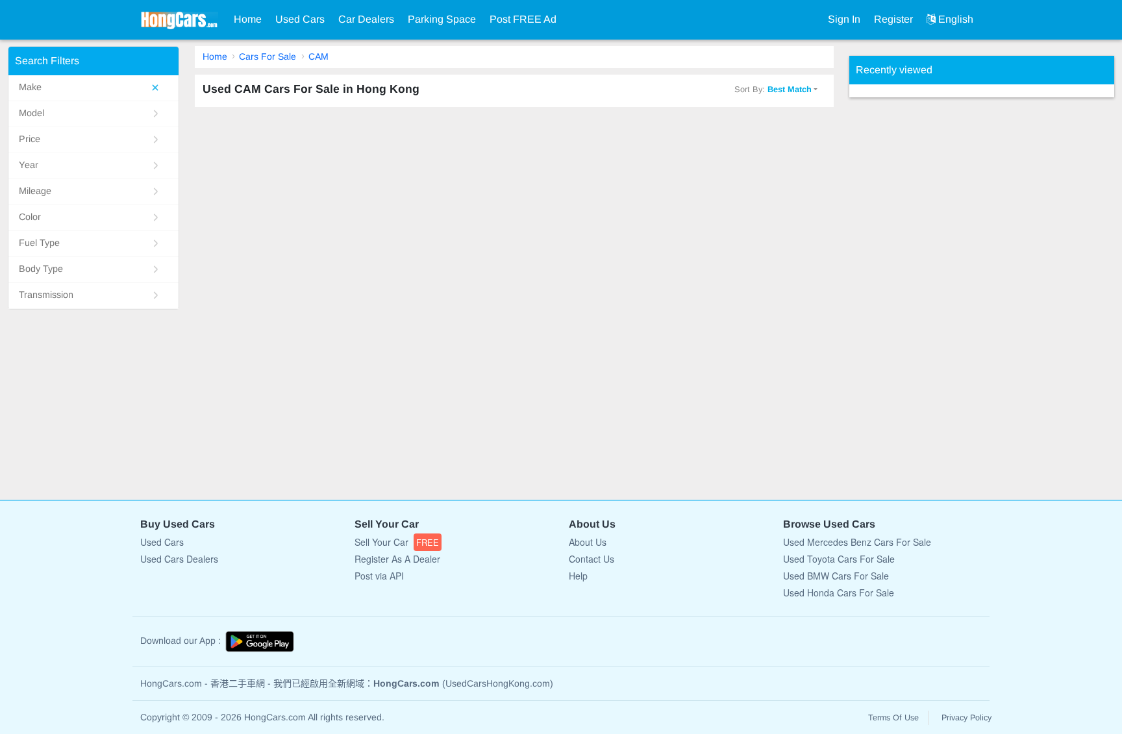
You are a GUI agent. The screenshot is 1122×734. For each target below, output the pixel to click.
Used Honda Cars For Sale (838, 592)
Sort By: (773, 89)
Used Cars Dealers (179, 558)
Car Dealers (366, 19)
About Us (587, 541)
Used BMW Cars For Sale (836, 575)
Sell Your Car (397, 541)
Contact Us (591, 558)
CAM (318, 56)
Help (578, 575)
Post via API (379, 575)
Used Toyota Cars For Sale (839, 558)
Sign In (844, 19)
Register (893, 19)
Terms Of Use (893, 717)
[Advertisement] (946, 292)
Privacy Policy (966, 717)
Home (248, 19)
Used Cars (300, 19)
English (954, 19)
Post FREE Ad (523, 19)
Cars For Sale (267, 56)
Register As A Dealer (397, 558)
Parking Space (442, 19)
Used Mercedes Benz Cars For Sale (857, 541)
